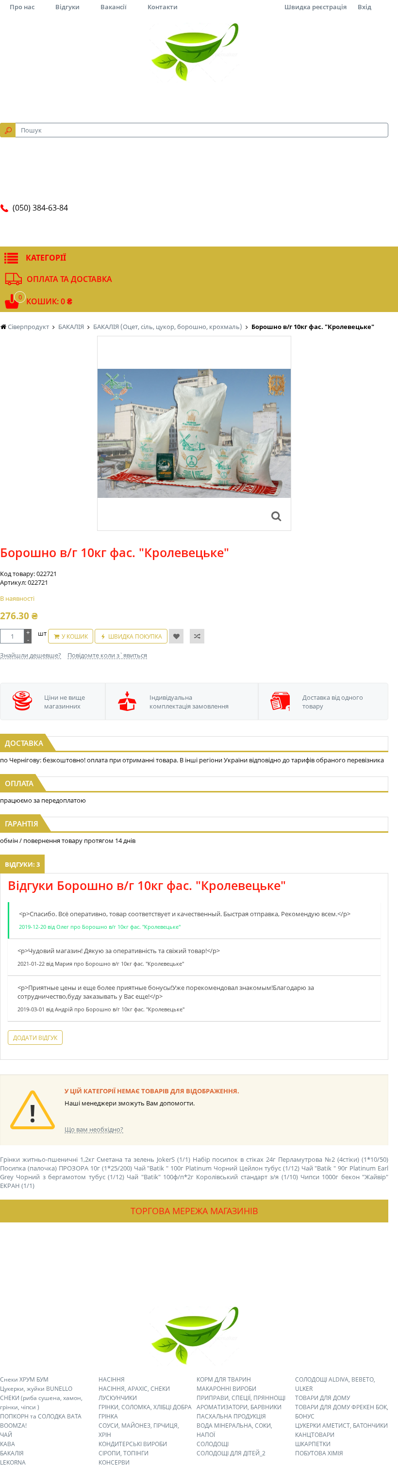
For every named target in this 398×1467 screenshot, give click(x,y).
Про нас (22, 6)
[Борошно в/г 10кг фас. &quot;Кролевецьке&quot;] (276, 516)
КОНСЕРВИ (114, 1462)
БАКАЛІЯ (12, 1453)
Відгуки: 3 (22, 864)
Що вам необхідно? (94, 1129)
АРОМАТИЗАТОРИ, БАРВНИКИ (239, 1407)
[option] (194, 433)
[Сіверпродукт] (194, 52)
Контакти (163, 6)
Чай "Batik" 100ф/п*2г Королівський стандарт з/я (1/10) (212, 1176)
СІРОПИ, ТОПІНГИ (124, 1453)
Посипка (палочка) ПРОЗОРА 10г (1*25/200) (66, 1168)
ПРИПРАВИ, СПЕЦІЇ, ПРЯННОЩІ (241, 1398)
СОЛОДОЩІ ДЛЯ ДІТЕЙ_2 (231, 1453)
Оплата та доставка (69, 279)
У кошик (75, 636)
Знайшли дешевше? (30, 655)
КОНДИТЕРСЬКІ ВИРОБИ (133, 1444)
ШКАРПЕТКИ (313, 1444)
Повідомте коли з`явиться (107, 655)
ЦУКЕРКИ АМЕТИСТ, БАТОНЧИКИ (341, 1425)
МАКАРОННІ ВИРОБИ (226, 1389)
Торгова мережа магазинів (194, 1211)
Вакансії (113, 6)
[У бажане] (176, 636)
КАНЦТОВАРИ (314, 1435)
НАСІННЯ (112, 1379)
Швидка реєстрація (315, 6)
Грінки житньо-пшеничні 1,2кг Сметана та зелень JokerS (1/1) (95, 1159)
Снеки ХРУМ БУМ (24, 1379)
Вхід (364, 6)
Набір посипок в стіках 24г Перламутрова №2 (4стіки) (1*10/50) (290, 1159)
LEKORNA (13, 1462)
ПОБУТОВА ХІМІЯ (319, 1453)
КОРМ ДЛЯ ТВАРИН (224, 1379)
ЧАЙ (6, 1435)
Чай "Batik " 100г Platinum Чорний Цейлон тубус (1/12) (216, 1168)
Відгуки (67, 6)
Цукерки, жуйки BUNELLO (36, 1389)
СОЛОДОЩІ (213, 1444)
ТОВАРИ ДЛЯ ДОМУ (322, 1398)
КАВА (7, 1444)
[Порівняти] (197, 636)
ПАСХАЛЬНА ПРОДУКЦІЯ (231, 1416)
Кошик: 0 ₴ (49, 301)
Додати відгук (35, 1038)
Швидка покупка (135, 636)
